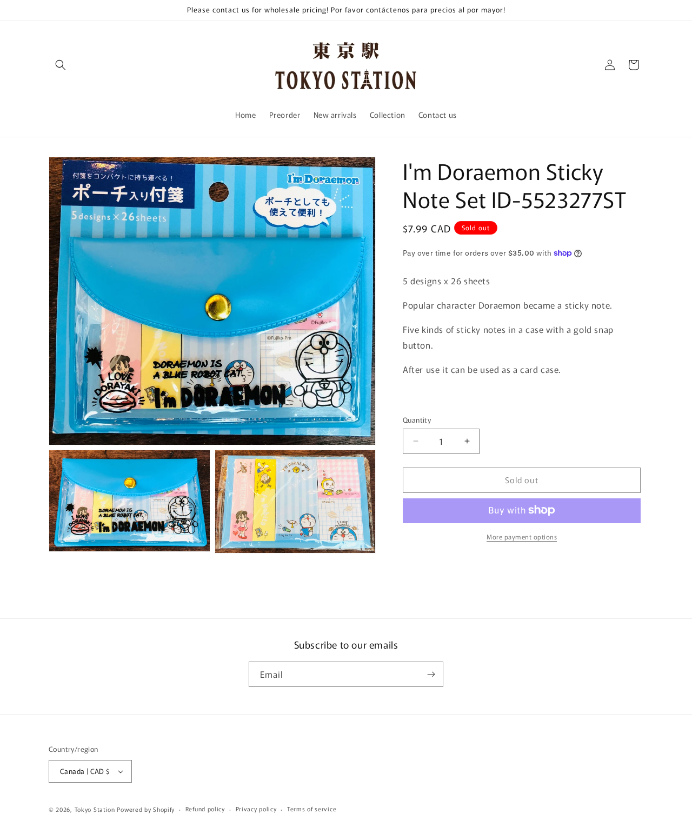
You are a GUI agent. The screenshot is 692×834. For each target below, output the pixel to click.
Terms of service (311, 808)
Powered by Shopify (146, 809)
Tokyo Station (96, 809)
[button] (60, 65)
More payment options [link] (522, 536)
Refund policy (205, 808)
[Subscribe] (431, 674)
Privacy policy (256, 808)
